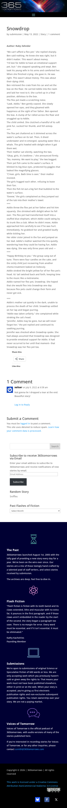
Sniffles (14, 496)
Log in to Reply (22, 404)
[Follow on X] (56, 799)
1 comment (54, 34)
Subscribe (18, 481)
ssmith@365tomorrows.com (29, 749)
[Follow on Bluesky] (37, 799)
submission (16, 34)
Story (43, 34)
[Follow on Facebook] (46, 799)
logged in (25, 423)
